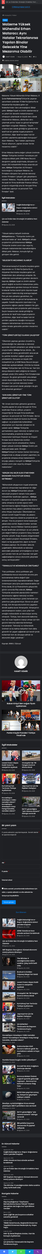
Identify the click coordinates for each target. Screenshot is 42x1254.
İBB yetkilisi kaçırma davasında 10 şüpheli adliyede (26, 1125)
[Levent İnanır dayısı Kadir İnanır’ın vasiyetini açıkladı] (11, 755)
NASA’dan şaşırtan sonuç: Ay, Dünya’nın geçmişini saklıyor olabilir (28, 1094)
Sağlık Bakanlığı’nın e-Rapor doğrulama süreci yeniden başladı (26, 208)
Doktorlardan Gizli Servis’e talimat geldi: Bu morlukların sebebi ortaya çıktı (28, 1050)
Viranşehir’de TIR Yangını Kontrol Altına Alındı (29, 765)
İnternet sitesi (7, 880)
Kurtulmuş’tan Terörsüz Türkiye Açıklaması (9, 788)
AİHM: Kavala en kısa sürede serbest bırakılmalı (28, 932)
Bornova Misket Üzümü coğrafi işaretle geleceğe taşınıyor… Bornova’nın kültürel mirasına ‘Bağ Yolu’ (28, 1081)
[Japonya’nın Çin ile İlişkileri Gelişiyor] (31, 779)
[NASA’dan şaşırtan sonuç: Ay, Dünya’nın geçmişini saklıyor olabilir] (8, 1095)
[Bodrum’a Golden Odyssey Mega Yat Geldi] (8, 975)
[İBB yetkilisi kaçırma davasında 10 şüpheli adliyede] (8, 1126)
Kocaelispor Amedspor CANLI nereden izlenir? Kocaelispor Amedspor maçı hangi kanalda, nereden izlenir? (9, 804)
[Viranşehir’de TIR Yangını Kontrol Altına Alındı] (31, 755)
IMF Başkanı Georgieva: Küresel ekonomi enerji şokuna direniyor (19, 951)
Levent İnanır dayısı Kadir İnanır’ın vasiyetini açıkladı (10, 765)
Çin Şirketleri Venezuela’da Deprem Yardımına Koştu (26, 1026)
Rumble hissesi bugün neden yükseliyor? (19, 1060)
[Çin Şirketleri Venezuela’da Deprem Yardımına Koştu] (8, 1027)
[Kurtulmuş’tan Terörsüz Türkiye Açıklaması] (11, 779)
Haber (14, 15)
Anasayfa (7, 15)
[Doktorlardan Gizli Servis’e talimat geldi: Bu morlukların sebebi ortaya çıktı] (8, 1049)
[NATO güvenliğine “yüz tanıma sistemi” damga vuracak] (31, 802)
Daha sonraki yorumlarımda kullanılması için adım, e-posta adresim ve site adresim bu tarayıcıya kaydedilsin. (19, 892)
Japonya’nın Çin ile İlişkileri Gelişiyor (30, 787)
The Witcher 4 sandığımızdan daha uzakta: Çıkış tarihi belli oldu (27, 962)
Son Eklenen (21, 912)
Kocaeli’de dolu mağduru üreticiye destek (27, 1067)
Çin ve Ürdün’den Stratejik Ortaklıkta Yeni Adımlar (24, 2)
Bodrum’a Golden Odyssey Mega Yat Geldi (27, 973)
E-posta (5, 871)
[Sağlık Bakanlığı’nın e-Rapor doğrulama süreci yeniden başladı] (8, 207)
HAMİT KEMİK (10, 57)
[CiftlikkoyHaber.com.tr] (21, 7)
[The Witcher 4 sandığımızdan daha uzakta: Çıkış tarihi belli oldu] (8, 961)
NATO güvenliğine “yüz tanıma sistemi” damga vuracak (31, 811)
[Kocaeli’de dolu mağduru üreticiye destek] (8, 1069)
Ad (3, 863)
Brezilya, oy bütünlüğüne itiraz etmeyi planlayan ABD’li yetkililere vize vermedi (19, 1104)
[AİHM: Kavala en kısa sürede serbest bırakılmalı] (8, 934)
